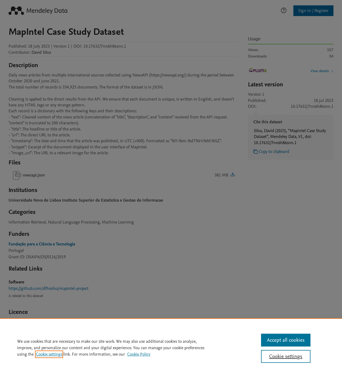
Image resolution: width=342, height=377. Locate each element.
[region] (171, 347)
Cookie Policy (138, 354)
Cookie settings (49, 354)
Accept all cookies (286, 340)
